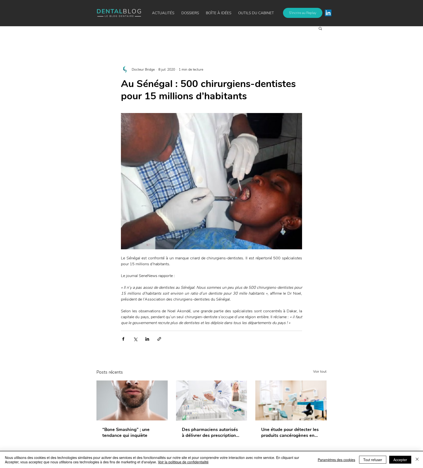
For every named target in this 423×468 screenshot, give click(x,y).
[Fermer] (417, 459)
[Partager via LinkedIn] (147, 339)
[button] (218, 13)
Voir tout (320, 371)
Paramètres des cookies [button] (336, 459)
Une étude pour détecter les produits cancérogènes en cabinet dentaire (290, 432)
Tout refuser (372, 459)
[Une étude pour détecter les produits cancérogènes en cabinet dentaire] (291, 400)
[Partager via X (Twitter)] (135, 339)
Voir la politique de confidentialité (183, 461)
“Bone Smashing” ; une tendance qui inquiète (126, 432)
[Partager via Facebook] (123, 339)
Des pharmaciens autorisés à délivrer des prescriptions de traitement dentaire (210, 432)
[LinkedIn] (328, 13)
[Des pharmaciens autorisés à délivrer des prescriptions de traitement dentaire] (211, 400)
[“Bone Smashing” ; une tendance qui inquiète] (132, 400)
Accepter (400, 459)
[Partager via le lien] (159, 339)
